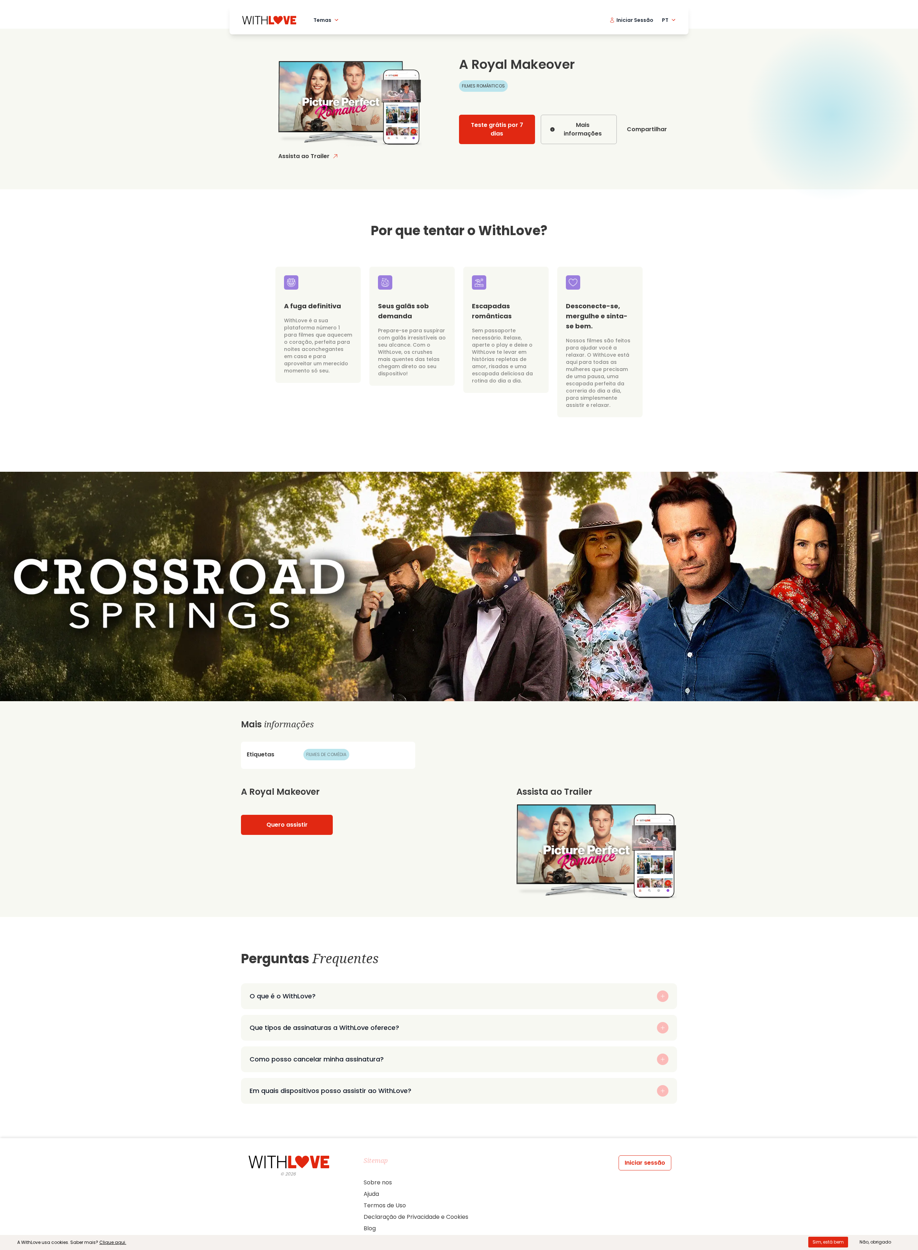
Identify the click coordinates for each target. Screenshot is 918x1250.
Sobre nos (378, 1182)
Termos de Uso (385, 1205)
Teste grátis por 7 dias (497, 129)
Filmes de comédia (326, 754)
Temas (322, 20)
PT (665, 20)
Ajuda (371, 1194)
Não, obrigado (875, 1242)
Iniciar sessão (645, 1163)
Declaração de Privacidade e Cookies (416, 1217)
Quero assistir (287, 825)
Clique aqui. (112, 1242)
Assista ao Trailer (304, 156)
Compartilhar (647, 129)
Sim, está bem (828, 1242)
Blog (370, 1228)
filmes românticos (483, 86)
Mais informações (583, 129)
